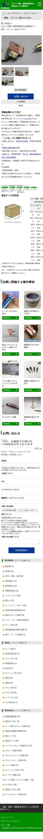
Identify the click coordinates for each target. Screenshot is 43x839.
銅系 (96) (9, 678)
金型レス (6, 154)
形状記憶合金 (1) (12, 654)
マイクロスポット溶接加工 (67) (18, 746)
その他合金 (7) (11, 702)
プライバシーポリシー (11, 821)
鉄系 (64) (9, 668)
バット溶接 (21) (12, 765)
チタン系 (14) (11, 693)
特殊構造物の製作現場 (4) (16, 630)
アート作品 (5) (11, 625)
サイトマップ (8, 817)
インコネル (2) (11, 658)
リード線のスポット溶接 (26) (17, 726)
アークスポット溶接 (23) (15, 794)
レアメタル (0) (11, 697)
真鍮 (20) (9, 683)
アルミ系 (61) (11, 688)
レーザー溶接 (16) (12, 775)
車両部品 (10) (11, 586)
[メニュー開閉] (37, 4)
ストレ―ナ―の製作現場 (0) (17, 620)
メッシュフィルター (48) (15, 605)
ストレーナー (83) (12, 596)
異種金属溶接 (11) (12, 716)
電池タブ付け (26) (12, 790)
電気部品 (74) (11, 581)
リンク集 (6, 825)
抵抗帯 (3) (9, 566)
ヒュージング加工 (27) (14, 770)
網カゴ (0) (9, 600)
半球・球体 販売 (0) (14, 576)
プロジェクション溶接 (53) (16, 755)
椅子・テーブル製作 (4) (15, 635)
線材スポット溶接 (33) (14, 615)
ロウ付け (28, 119)
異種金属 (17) (11, 663)
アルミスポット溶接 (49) (15, 760)
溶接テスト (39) (12, 741)
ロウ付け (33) (11, 785)
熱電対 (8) (9, 571)
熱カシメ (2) (10, 736)
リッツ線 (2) (10, 649)
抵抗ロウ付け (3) (12, 721)
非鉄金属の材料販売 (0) (15, 610)
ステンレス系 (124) (13, 673)
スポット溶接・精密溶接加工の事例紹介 (17, 26)
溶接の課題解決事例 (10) (15, 731)
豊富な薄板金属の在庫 (11, 148)
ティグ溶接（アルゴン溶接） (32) (19, 780)
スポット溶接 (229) (13, 751)
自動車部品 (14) (12, 591)
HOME (7, 23)
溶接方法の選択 (22, 141)
